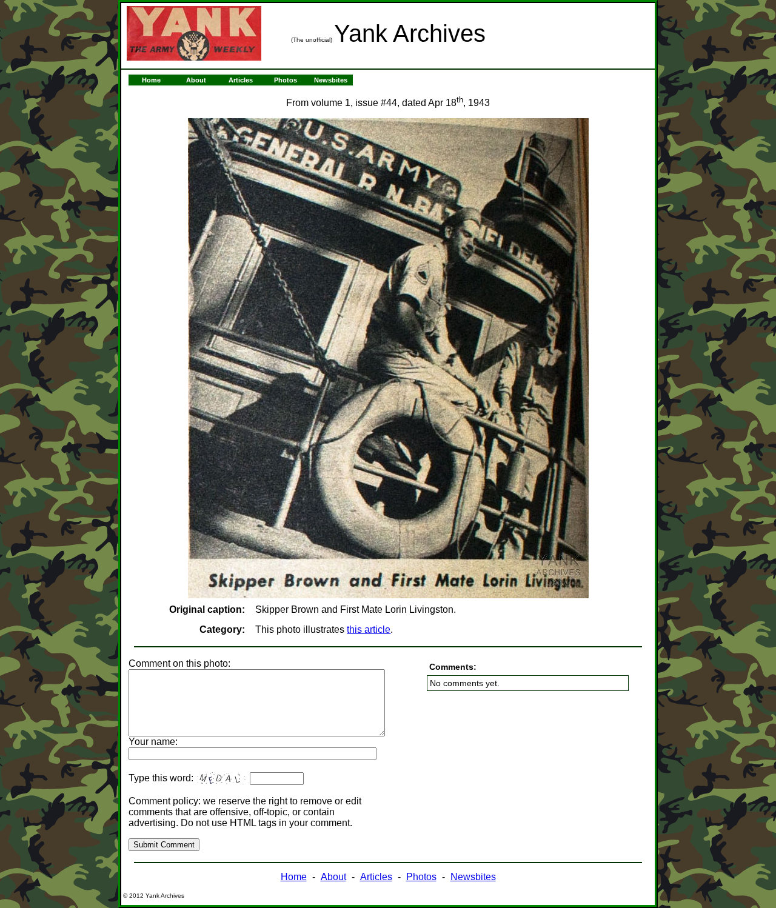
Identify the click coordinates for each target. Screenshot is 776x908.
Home (151, 80)
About (196, 80)
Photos (285, 80)
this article (368, 629)
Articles (241, 80)
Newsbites (330, 80)
